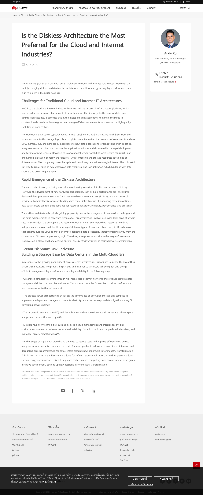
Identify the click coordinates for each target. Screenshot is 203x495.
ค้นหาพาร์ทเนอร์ (91, 439)
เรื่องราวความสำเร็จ (128, 434)
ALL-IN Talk (124, 455)
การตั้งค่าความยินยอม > (140, 484)
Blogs (23, 15)
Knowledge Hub (126, 450)
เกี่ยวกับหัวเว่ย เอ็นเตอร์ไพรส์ (25, 434)
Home (15, 15)
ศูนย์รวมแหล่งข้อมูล (128, 439)
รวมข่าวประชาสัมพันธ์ (22, 439)
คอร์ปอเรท (160, 434)
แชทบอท (52, 445)
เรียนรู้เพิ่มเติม (49, 481)
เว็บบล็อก (123, 460)
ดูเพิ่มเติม (16, 455)
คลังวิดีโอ (123, 445)
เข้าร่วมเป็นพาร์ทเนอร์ (94, 434)
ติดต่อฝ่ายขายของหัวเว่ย (59, 434)
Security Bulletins (163, 439)
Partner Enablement (93, 445)
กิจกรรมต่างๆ (18, 445)
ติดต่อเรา (16, 450)
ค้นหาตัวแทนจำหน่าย (57, 439)
